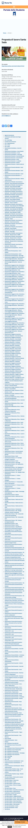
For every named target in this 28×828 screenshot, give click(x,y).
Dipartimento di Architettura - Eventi (12, 153)
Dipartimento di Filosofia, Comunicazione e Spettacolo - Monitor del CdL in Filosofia (13, 237)
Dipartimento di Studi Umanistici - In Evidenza (14, 697)
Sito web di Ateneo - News (10, 788)
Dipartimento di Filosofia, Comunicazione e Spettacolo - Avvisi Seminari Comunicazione (14, 214)
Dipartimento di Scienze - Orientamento (13, 509)
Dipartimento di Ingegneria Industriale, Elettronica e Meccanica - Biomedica (13, 344)
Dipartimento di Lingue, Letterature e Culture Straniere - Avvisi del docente (14, 384)
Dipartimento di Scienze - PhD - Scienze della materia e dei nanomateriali (14, 514)
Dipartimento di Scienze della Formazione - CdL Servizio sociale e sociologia (14, 596)
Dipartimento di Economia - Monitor (12, 162)
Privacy (15, 820)
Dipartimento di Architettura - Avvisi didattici (14, 151)
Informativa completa (17, 826)
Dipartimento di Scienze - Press (11, 523)
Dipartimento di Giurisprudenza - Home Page (14, 255)
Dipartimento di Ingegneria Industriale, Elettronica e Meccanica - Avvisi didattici (13, 338)
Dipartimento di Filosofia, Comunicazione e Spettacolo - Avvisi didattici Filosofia (13, 198)
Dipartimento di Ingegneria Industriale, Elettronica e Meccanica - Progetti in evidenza (14, 373)
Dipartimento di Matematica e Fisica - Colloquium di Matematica (12, 410)
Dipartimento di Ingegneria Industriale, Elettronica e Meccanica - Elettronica (13, 351)
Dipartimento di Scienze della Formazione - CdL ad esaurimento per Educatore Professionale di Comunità (14, 549)
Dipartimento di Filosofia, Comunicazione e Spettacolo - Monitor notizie (13, 245)
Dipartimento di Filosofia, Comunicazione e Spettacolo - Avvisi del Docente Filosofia (13, 189)
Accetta (9, 826)
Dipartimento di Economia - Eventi (12, 159)
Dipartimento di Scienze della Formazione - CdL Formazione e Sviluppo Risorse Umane (14, 556)
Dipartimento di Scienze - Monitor (12, 494)
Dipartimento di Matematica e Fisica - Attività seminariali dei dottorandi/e (14, 397)
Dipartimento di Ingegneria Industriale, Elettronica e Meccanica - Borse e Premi (13, 347)
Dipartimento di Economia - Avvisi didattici (14, 157)
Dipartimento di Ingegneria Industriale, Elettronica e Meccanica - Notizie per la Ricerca (14, 367)
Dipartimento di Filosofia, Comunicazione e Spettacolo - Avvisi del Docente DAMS (13, 185)
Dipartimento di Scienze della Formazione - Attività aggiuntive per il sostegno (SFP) (13, 529)
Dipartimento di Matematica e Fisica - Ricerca (14, 443)
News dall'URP (8, 738)
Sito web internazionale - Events (11, 806)
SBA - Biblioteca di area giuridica (11, 751)
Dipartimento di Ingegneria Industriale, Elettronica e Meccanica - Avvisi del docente (14, 335)
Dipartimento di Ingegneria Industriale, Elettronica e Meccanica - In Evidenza (13, 341)
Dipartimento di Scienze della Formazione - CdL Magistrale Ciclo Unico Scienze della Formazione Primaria (14, 560)
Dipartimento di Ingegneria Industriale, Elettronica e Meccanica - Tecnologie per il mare (14, 376)
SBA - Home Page (8, 756)
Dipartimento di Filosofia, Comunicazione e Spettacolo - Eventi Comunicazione (13, 221)
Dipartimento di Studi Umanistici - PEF (13, 719)
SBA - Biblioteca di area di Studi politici (13, 749)
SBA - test (7, 759)
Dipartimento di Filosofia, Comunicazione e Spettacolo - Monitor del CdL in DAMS (13, 233)
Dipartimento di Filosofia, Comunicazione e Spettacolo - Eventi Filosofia (13, 227)
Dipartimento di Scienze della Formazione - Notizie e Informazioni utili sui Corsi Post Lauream (13, 623)
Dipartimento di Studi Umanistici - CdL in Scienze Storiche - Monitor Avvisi (13, 691)
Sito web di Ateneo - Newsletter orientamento (14, 790)
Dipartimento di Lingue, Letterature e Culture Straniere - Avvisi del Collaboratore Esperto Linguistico (14, 380)
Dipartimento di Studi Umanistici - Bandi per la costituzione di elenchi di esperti (14, 681)
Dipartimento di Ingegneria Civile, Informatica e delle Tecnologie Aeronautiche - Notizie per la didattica (14, 295)
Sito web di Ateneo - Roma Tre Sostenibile (13, 802)
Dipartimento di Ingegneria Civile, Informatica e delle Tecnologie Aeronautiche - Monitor (14, 282)
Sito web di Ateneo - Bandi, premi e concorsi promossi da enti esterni (14, 777)
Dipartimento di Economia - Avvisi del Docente (14, 156)
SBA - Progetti (8, 757)
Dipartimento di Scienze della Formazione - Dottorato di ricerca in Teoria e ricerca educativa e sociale (14, 603)
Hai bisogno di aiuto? (20, 822)
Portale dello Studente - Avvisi (11, 740)
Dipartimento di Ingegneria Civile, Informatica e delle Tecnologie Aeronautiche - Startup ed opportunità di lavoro (14, 331)
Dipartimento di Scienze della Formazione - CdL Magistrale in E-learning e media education (14, 569)
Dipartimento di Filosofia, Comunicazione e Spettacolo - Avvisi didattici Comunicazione (14, 192)
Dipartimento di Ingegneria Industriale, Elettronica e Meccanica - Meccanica (13, 363)
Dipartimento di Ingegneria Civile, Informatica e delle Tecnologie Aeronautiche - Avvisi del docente (14, 262)
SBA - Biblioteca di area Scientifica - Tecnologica (15, 753)
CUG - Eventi (7, 145)
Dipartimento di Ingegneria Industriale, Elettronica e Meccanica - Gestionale (13, 360)
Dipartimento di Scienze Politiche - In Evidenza (14, 655)
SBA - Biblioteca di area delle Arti (11, 743)
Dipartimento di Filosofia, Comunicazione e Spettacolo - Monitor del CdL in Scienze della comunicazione (14, 241)
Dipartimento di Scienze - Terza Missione (13, 526)
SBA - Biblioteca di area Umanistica (12, 754)
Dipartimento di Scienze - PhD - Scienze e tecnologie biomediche (13, 521)
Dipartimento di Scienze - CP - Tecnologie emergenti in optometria (13, 458)
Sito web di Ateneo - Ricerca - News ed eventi (14, 799)
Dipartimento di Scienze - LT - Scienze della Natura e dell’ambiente (14, 482)
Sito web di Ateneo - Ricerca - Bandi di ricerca (14, 798)
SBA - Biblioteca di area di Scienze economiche (14, 748)
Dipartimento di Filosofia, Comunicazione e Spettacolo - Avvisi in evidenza (13, 201)
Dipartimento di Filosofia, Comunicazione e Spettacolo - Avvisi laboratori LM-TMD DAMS (14, 208)
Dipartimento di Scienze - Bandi (11, 456)
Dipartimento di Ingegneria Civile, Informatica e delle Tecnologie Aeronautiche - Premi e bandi (14, 323)
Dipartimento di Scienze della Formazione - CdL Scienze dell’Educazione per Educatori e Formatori (14, 579)
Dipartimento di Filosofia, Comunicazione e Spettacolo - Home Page (13, 230)
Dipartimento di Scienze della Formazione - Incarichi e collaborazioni (13, 614)
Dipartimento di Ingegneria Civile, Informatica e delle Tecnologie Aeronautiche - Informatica (14, 278)
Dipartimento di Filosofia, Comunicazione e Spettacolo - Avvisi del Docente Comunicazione (14, 182)
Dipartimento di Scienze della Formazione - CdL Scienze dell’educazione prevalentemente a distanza (14, 584)
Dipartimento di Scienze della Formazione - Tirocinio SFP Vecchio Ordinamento (13, 643)
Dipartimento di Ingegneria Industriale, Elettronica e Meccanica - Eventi (13, 354)
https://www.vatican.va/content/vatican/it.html (13, 66)
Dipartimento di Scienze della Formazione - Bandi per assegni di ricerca (13, 541)
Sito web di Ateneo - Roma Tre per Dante (13, 801)
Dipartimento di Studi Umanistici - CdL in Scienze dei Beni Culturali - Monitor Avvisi (13, 687)
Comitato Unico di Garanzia (10, 141)
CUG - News (7, 146)
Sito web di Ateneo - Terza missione (12, 804)
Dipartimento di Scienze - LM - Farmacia (13, 470)
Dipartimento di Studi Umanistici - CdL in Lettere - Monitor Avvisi (13, 684)
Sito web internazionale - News (11, 807)
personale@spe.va (6, 115)
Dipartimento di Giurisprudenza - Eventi (13, 254)
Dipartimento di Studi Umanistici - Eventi (13, 695)
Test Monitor (7, 809)
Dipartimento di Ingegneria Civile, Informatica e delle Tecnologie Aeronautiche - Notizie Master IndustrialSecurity (14, 291)
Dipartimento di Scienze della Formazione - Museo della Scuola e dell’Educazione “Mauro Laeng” (14, 618)
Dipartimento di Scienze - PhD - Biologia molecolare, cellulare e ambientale (13, 511)
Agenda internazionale (9, 135)
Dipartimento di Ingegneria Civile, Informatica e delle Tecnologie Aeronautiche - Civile (14, 269)
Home (4, 33)
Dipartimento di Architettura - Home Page (13, 154)
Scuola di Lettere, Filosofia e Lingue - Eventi (14, 769)
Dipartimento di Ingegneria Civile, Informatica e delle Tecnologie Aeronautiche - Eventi (14, 272)
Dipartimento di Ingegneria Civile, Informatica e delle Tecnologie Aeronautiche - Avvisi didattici (14, 266)
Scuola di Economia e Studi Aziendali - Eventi (14, 761)
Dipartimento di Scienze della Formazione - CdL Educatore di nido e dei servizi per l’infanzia (14, 553)
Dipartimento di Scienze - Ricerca (11, 525)
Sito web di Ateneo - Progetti (11, 794)
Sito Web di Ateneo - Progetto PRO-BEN (13, 796)
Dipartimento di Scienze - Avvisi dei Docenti (14, 451)
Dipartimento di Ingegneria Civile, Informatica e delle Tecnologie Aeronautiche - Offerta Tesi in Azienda (14, 305)
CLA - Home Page (8, 140)
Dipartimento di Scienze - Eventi (11, 461)
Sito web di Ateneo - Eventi (10, 782)
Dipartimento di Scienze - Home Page (12, 462)
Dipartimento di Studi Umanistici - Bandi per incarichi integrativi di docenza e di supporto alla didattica (14, 677)
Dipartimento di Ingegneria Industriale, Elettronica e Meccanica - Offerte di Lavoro (13, 370)
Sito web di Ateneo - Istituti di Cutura (12, 783)
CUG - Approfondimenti (9, 143)
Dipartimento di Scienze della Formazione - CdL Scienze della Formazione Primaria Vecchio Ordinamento (14, 592)
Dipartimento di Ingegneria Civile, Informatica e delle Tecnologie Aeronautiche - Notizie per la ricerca (14, 300)
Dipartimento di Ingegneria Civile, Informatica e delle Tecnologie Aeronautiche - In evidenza (14, 275)
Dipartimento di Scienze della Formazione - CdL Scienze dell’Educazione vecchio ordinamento (14, 588)
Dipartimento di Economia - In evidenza (13, 161)
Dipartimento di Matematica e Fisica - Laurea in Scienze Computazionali (14, 437)
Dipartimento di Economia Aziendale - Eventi (14, 174)
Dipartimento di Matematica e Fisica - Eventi (14, 422)
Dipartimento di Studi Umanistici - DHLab (13, 693)
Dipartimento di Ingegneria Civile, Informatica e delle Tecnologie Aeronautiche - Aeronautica (14, 258)
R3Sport (6, 741)
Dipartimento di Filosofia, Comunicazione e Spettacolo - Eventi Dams (13, 224)
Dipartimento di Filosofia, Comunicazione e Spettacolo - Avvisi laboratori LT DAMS (13, 211)
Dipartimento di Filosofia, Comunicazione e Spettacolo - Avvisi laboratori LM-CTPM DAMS (14, 205)
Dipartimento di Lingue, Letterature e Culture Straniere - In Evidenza (14, 394)
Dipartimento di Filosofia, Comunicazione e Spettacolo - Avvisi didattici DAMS (13, 195)
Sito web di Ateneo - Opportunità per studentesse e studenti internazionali (12, 792)
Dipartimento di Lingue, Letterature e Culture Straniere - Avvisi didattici (14, 388)
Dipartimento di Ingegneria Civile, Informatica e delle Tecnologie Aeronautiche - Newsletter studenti (14, 286)
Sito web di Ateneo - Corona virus (11, 780)
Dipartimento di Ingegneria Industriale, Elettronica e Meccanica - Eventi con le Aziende (14, 357)
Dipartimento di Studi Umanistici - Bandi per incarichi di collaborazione (14, 673)
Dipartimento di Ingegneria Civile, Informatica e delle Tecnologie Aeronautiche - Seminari (14, 326)
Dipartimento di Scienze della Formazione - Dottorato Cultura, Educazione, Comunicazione (14, 599)
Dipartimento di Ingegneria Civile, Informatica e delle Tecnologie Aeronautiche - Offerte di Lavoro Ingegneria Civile (14, 315)
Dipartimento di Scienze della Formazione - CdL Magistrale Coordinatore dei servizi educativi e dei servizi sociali (14, 565)
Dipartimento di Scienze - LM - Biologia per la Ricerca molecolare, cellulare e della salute (14, 468)
